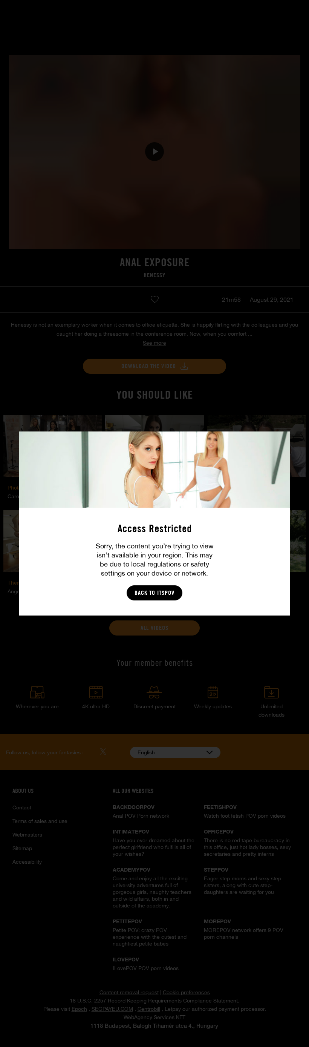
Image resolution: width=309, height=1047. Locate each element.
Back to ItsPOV (154, 592)
